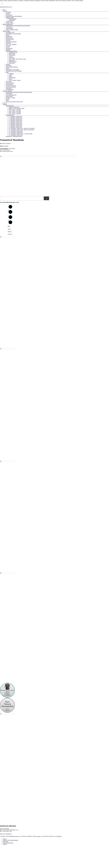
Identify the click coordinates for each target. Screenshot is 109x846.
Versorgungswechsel (11, 85)
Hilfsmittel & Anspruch (11, 51)
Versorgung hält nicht (11, 87)
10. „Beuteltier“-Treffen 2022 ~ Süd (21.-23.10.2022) (21, 129)
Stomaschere (12, 63)
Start (4, 9)
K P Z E (5, 103)
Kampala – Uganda (10, 97)
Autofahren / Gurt (10, 32)
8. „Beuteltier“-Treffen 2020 (15, 125)
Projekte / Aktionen (7, 91)
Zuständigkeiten (9, 89)
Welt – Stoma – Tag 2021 (15, 109)
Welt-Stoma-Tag (10, 105)
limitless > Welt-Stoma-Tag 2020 (16, 108)
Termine (5, 104)
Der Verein (8, 12)
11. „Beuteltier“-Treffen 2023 (16, 131)
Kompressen (12, 60)
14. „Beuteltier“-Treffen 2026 (16, 135)
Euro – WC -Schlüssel (11, 44)
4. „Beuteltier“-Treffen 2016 (15, 120)
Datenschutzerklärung (8, 842)
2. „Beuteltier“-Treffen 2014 (15, 117)
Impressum (5, 841)
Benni (7, 100)
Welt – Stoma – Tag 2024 (15, 112)
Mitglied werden (10, 17)
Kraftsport (11, 73)
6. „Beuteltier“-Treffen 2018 (15, 123)
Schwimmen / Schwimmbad (12, 69)
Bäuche (7, 35)
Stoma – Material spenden (12, 29)
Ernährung (8, 43)
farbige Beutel (9, 96)
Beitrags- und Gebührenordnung (10, 840)
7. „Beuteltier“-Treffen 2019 (15, 124)
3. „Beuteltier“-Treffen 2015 (15, 119)
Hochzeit (8, 64)
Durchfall (8, 40)
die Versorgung (9, 84)
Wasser (10, 79)
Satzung (5, 838)
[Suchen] (46, 198)
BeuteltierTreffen (10, 115)
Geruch (7, 47)
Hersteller (8, 49)
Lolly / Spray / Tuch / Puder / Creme (17, 59)
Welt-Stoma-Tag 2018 (14, 107)
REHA (7, 68)
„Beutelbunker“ (9, 28)
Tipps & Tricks (6, 31)
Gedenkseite (12, 20)
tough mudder (12, 77)
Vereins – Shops (9, 23)
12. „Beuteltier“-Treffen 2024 (16, 132)
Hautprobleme (9, 48)
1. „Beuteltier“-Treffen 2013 (15, 116)
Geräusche (8, 45)
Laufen (10, 75)
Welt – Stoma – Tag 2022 (15, 111)
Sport (7, 72)
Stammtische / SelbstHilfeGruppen (14, 136)
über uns (5, 10)
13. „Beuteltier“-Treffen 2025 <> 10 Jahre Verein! (20, 133)
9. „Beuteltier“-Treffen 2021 (15, 127)
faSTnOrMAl (9, 93)
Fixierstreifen (12, 55)
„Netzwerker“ (9, 27)
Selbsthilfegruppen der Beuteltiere (14, 16)
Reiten (10, 76)
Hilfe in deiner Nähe (8, 24)
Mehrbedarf (8, 65)
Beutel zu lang (9, 37)
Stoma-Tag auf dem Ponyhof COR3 (14, 101)
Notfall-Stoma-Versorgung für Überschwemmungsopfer (19, 92)
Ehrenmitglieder (12, 19)
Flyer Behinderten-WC (11, 95)
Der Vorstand (9, 14)
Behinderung (9, 36)
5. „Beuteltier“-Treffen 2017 (15, 121)
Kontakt (8, 13)
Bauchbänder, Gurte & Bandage (13, 33)
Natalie (7, 99)
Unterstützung (9, 21)
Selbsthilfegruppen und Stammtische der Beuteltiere (18, 25)
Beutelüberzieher (10, 39)
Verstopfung (9, 88)
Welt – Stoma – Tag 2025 (15, 113)
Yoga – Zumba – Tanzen (14, 80)
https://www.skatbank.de (6, 833)
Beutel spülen (12, 53)
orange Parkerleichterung (12, 67)
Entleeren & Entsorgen (11, 41)
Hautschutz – (12, 57)
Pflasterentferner (13, 61)
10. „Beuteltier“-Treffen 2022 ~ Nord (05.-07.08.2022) (22, 128)
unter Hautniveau (10, 83)
